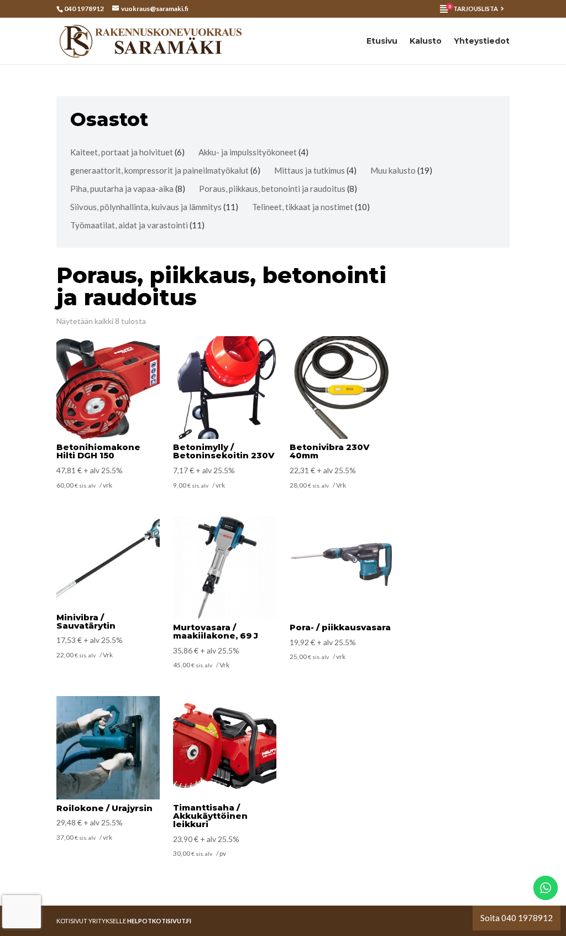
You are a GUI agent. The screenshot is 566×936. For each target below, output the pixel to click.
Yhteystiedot (482, 41)
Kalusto (426, 41)
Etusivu (381, 41)
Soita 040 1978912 (516, 918)
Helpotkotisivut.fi (159, 920)
